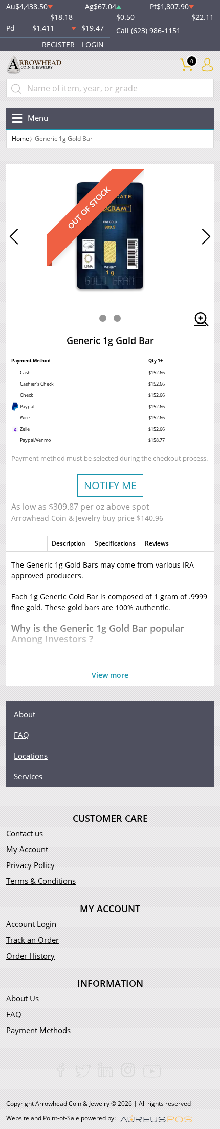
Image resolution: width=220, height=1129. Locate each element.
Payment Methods (38, 1030)
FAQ (21, 735)
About (24, 714)
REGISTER (58, 44)
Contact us (24, 833)
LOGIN (93, 44)
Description (68, 543)
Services (28, 776)
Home (20, 138)
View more (110, 675)
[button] (103, 318)
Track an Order (32, 940)
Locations (31, 756)
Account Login (31, 924)
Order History (30, 956)
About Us (22, 998)
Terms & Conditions (41, 881)
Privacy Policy (30, 865)
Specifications (115, 543)
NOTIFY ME (110, 485)
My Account (27, 849)
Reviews (157, 543)
